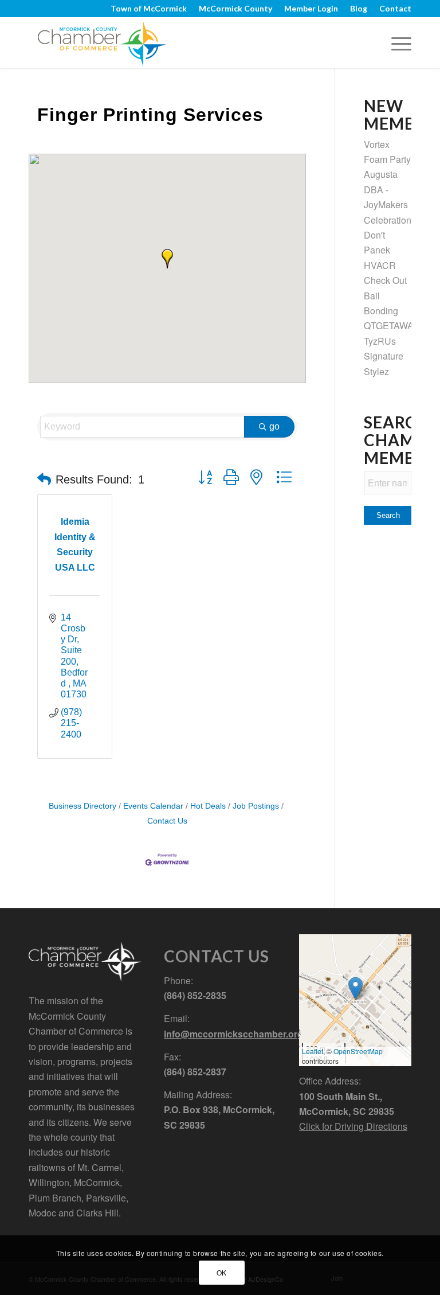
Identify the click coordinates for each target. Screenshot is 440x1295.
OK (222, 1272)
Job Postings (256, 806)
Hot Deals (208, 806)
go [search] (274, 426)
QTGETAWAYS (394, 325)
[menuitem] (149, 8)
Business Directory (82, 806)
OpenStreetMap (358, 1051)
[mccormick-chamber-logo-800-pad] (102, 42)
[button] (167, 258)
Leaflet (312, 1051)
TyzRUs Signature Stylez (383, 356)
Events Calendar (153, 806)
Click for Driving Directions (353, 1126)
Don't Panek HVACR (380, 250)
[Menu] (395, 42)
